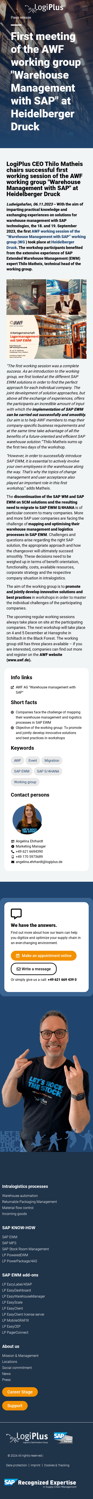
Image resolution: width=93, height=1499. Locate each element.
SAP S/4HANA (48, 771)
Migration (52, 761)
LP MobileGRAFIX (15, 1320)
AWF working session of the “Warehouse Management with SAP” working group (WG (46, 236)
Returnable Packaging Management (29, 1202)
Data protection (16, 1465)
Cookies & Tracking (56, 1465)
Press (6, 1380)
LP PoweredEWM (15, 1255)
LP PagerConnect (15, 1332)
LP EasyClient (12, 1308)
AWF (17, 761)
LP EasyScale (12, 1302)
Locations (9, 1362)
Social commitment (17, 1368)
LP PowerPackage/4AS (19, 1261)
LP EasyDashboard (16, 1290)
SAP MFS (9, 1243)
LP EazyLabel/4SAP (17, 1284)
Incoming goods (14, 1214)
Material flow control (18, 1208)
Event (33, 761)
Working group (25, 782)
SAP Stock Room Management (25, 1249)
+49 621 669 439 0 (62, 980)
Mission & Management (20, 1356)
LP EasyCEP (11, 1326)
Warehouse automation (20, 1196)
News (6, 1374)
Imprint (35, 1465)
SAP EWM (21, 771)
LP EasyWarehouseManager (23, 1296)
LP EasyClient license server (23, 1314)
